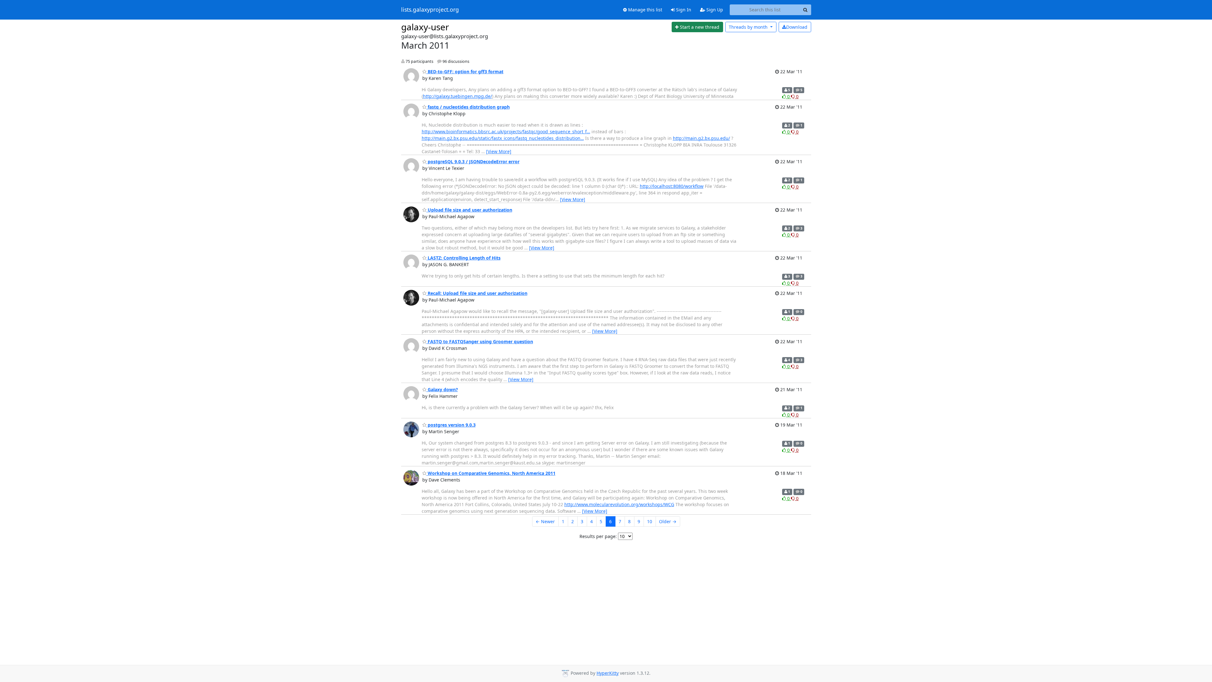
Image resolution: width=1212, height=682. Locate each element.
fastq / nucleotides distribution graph (468, 107)
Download (796, 27)
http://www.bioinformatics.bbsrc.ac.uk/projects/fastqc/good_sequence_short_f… (506, 132)
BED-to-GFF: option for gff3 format (464, 72)
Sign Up (714, 10)
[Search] (805, 9)
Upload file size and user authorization (469, 210)
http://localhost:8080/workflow (672, 186)
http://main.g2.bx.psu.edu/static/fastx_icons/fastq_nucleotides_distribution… (503, 138)
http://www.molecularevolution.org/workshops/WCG (619, 504)
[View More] (498, 151)
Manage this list (644, 10)
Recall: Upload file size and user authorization (476, 293)
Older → (667, 521)
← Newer (545, 521)
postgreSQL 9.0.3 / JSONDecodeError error (473, 162)
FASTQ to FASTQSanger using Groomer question (479, 341)
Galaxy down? (442, 389)
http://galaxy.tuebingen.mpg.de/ (457, 96)
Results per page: (598, 536)
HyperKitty (608, 673)
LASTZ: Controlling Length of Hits (463, 258)
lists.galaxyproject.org (430, 10)
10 (649, 521)
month (749, 27)
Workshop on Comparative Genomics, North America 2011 (491, 473)
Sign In (683, 10)
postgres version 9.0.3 (451, 425)
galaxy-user (425, 27)
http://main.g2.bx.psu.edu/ (701, 138)
